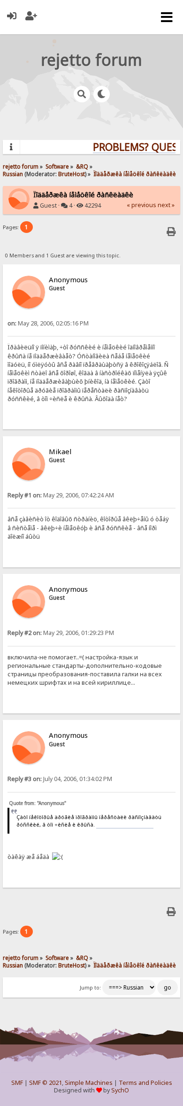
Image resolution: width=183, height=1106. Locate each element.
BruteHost (71, 174)
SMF (17, 1083)
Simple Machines (89, 1083)
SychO (120, 1090)
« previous (141, 205)
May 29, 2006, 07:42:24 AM (61, 495)
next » (166, 205)
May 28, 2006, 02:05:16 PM (48, 323)
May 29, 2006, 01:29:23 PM (61, 633)
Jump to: (90, 987)
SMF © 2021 (45, 1083)
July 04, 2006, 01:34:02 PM (60, 779)
